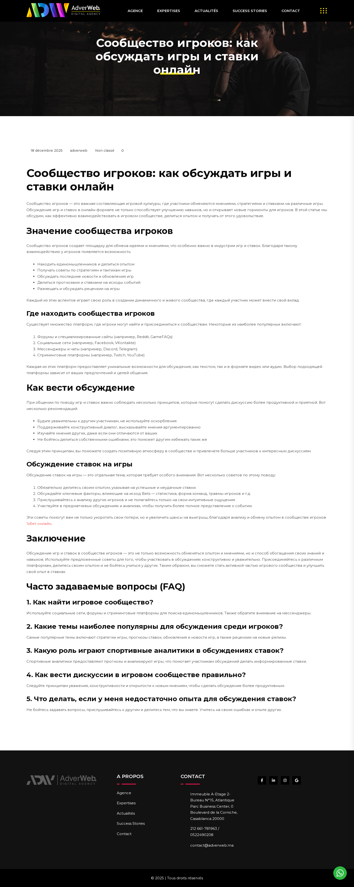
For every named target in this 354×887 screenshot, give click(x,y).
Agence (135, 10)
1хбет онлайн (38, 523)
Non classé (104, 150)
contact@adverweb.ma (212, 845)
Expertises (168, 10)
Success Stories (250, 10)
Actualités (206, 10)
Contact (291, 10)
